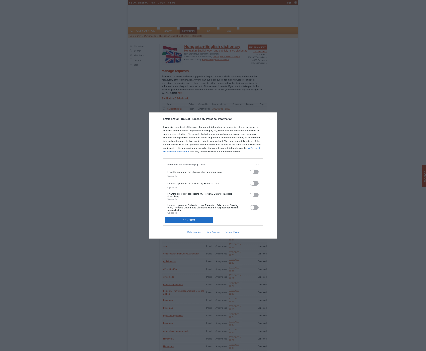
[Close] (270, 119)
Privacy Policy (232, 232)
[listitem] (213, 164)
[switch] (254, 172)
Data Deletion (194, 232)
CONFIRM (189, 220)
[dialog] (213, 175)
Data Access (213, 232)
